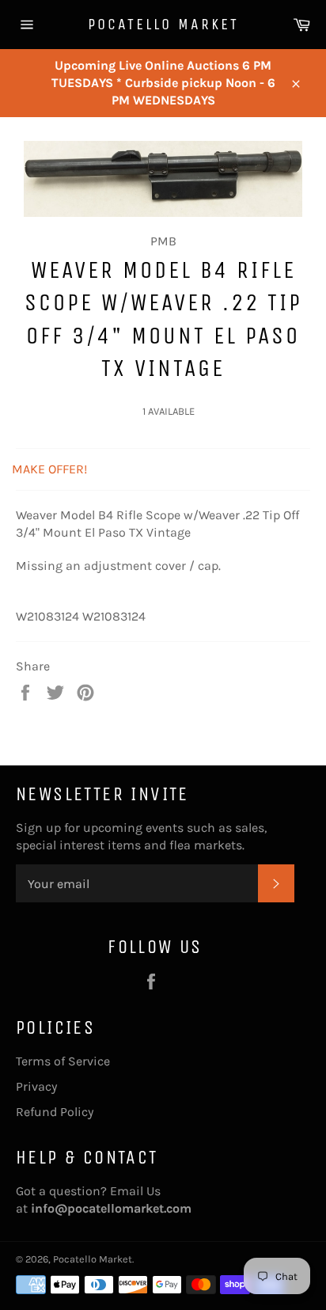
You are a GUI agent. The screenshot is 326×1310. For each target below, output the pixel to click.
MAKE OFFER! (49, 469)
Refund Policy (54, 1111)
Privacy (36, 1086)
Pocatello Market (163, 24)
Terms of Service (63, 1061)
